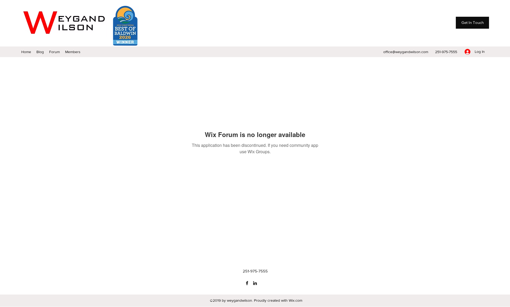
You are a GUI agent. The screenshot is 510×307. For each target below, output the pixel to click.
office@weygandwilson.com (405, 52)
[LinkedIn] (255, 283)
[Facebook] (247, 283)
